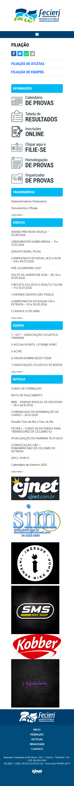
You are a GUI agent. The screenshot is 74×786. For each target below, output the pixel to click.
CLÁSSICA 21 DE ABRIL (25, 311)
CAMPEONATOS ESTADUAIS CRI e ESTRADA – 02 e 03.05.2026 (33, 303)
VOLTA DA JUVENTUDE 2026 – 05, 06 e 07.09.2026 (36, 276)
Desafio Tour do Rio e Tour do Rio (32, 422)
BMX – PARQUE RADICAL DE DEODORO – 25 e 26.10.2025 (36, 403)
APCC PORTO (20, 458)
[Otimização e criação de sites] (37, 771)
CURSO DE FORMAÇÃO (26, 388)
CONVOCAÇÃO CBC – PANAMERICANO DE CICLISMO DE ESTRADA (33, 448)
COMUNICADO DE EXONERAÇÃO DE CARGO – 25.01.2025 (35, 413)
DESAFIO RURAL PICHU (26, 251)
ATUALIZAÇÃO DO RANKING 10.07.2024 (36, 438)
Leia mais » (17, 214)
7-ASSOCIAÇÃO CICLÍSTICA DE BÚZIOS (36, 365)
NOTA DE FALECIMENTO (27, 395)
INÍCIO (37, 729)
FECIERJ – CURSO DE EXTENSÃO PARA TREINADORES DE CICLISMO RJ (36, 430)
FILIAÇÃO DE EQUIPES (27, 72)
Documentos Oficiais (24, 208)
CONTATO (37, 749)
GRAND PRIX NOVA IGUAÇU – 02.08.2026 (30, 233)
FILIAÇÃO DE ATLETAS (27, 64)
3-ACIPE (16, 351)
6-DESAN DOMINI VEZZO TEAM (31, 358)
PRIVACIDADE (37, 744)
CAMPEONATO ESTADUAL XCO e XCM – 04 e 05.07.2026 (36, 260)
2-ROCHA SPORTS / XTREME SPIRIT (34, 345)
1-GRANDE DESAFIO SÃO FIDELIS (32, 294)
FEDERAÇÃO (37, 734)
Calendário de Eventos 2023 (29, 465)
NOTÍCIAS (37, 739)
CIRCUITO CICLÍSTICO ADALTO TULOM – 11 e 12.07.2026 (36, 286)
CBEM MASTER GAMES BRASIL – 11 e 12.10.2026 (34, 243)
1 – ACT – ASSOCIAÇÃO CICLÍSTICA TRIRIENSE (34, 336)
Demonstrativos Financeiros (29, 201)
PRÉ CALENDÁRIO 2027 (26, 268)
